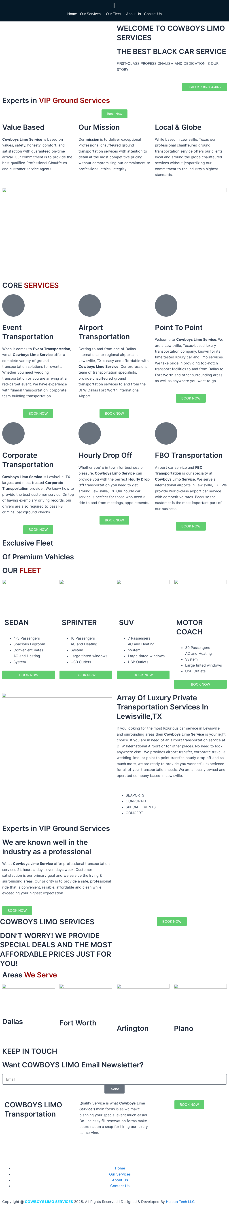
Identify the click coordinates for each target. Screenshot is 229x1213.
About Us (133, 14)
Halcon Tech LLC (180, 1201)
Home (72, 14)
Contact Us (153, 14)
